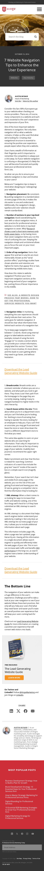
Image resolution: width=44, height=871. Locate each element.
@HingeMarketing (27, 692)
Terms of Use (36, 858)
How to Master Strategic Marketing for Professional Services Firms (21, 796)
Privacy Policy (27, 858)
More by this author (30, 101)
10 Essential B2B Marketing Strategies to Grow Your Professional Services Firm (21, 809)
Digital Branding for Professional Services (19, 802)
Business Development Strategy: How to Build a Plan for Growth (21, 781)
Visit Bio (18, 101)
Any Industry (28, 78)
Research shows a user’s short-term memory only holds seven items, (21, 231)
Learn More (14, 677)
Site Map (19, 858)
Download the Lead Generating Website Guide (21, 371)
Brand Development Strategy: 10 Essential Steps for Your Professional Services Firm (21, 789)
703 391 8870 (6, 864)
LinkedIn (19, 695)
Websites (14, 78)
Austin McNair (20, 727)
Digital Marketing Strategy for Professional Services (17, 817)
